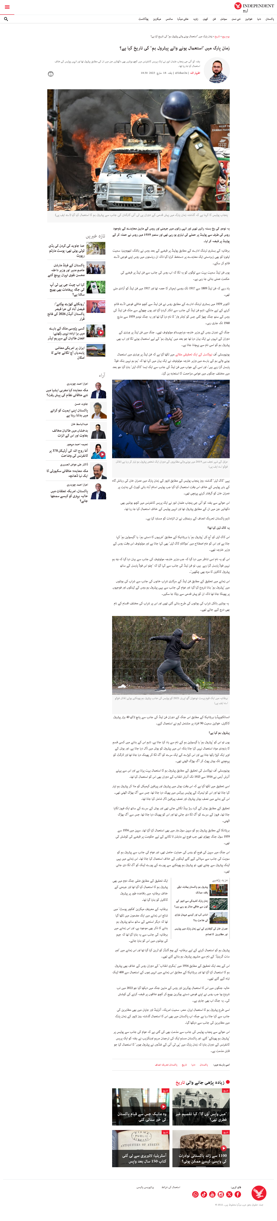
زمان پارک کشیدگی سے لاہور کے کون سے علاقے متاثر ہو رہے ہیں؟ (191, 904)
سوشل (223, 19)
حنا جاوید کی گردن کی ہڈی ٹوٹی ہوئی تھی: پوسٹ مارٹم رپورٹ (67, 250)
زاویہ (195, 19)
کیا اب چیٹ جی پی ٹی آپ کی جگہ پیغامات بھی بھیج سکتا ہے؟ (67, 289)
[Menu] (7, 7)
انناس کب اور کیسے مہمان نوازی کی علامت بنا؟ (191, 917)
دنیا (259, 19)
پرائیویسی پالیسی (145, 1187)
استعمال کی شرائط (170, 1187)
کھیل (205, 19)
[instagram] (221, 1194)
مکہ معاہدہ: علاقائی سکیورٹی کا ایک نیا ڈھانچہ (67, 473)
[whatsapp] (195, 1194)
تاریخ (217, 36)
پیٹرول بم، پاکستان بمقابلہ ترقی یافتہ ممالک (192, 890)
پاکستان (270, 19)
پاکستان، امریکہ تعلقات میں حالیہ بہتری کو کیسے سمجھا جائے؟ (69, 496)
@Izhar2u (181, 73)
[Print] (51, 74)
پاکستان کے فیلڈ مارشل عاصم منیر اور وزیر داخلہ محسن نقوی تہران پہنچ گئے (66, 270)
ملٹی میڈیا (182, 19)
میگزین (157, 19)
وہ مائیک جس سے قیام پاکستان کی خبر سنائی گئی (141, 1116)
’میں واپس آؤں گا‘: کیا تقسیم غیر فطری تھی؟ (201, 1116)
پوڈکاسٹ (143, 19)
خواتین (249, 19)
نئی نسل (236, 19)
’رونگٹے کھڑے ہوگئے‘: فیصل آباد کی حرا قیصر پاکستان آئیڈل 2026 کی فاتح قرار (66, 312)
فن (214, 19)
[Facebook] (238, 1194)
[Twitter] (229, 1194)
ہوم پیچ (226, 36)
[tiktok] (204, 1194)
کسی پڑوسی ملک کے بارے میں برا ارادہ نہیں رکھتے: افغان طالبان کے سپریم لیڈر (66, 333)
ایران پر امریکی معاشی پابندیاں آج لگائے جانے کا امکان (68, 352)
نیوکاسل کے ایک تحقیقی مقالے (194, 354)
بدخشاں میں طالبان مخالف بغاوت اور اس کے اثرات (70, 433)
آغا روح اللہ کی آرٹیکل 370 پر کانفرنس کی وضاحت (68, 453)
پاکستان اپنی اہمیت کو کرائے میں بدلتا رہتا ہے (69, 413)
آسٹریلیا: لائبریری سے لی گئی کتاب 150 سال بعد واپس (144, 1158)
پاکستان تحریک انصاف (166, 1065)
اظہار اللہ (194, 73)
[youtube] (212, 1194)
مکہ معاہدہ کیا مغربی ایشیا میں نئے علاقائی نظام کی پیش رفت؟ (67, 393)
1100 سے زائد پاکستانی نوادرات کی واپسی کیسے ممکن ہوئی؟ (203, 1158)
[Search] (6, 19)
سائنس (169, 19)
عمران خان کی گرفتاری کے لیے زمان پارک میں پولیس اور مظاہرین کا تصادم (201, 931)
